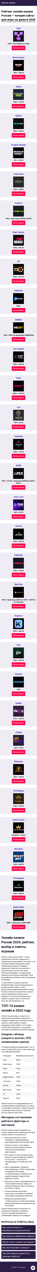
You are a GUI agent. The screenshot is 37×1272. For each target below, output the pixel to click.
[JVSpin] (18, 740)
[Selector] (18, 298)
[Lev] (18, 415)
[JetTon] (18, 534)
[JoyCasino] (18, 182)
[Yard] (18, 36)
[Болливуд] (18, 798)
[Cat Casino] (18, 356)
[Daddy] (18, 711)
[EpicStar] (18, 592)
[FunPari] (18, 211)
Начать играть (18, 48)
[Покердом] (18, 886)
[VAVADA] (18, 563)
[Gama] (18, 94)
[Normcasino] (18, 65)
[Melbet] (18, 327)
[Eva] (18, 652)
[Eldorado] (18, 769)
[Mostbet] (18, 857)
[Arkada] (18, 682)
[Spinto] (18, 123)
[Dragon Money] (18, 152)
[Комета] (18, 623)
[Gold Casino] (18, 827)
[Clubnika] (18, 444)
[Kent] (18, 386)
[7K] (18, 269)
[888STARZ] (18, 915)
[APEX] (18, 473)
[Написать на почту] (33, 1268)
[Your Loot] (18, 504)
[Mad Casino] (18, 240)
